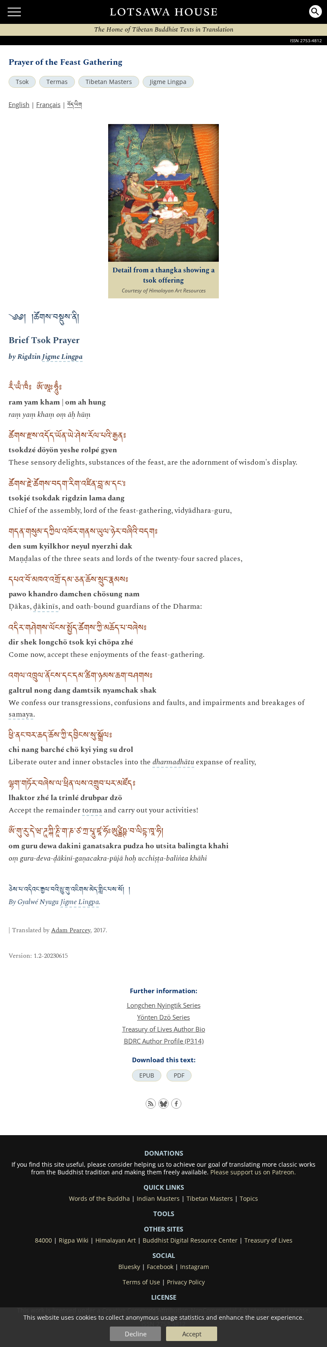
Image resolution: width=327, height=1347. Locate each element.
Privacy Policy (186, 1282)
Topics (249, 1198)
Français (48, 104)
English (19, 104)
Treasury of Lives (268, 1240)
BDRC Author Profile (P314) (164, 1041)
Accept (191, 1334)
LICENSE (163, 1297)
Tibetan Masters (109, 82)
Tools (163, 1213)
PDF (179, 1075)
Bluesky (129, 1267)
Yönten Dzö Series (163, 1017)
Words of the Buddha (99, 1198)
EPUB (146, 1075)
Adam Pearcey (70, 930)
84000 (43, 1240)
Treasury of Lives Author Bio (163, 1029)
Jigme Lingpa (168, 82)
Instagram (194, 1267)
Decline (135, 1334)
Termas (57, 82)
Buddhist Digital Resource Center (190, 1240)
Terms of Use (141, 1282)
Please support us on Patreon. (253, 1172)
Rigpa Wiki (74, 1240)
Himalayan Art (115, 1240)
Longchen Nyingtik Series (164, 1005)
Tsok (22, 82)
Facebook (160, 1267)
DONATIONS (163, 1153)
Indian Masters (158, 1198)
